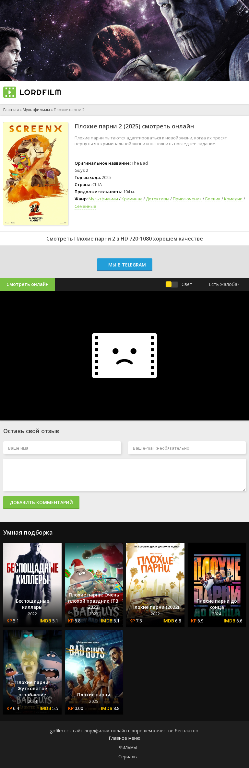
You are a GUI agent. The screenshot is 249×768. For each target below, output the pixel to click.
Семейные (85, 206)
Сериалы (127, 756)
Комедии (233, 199)
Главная (11, 109)
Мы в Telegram (126, 265)
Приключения (187, 199)
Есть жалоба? (224, 284)
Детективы (157, 199)
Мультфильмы (36, 109)
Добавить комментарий (41, 502)
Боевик (212, 199)
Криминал (132, 199)
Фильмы (128, 747)
